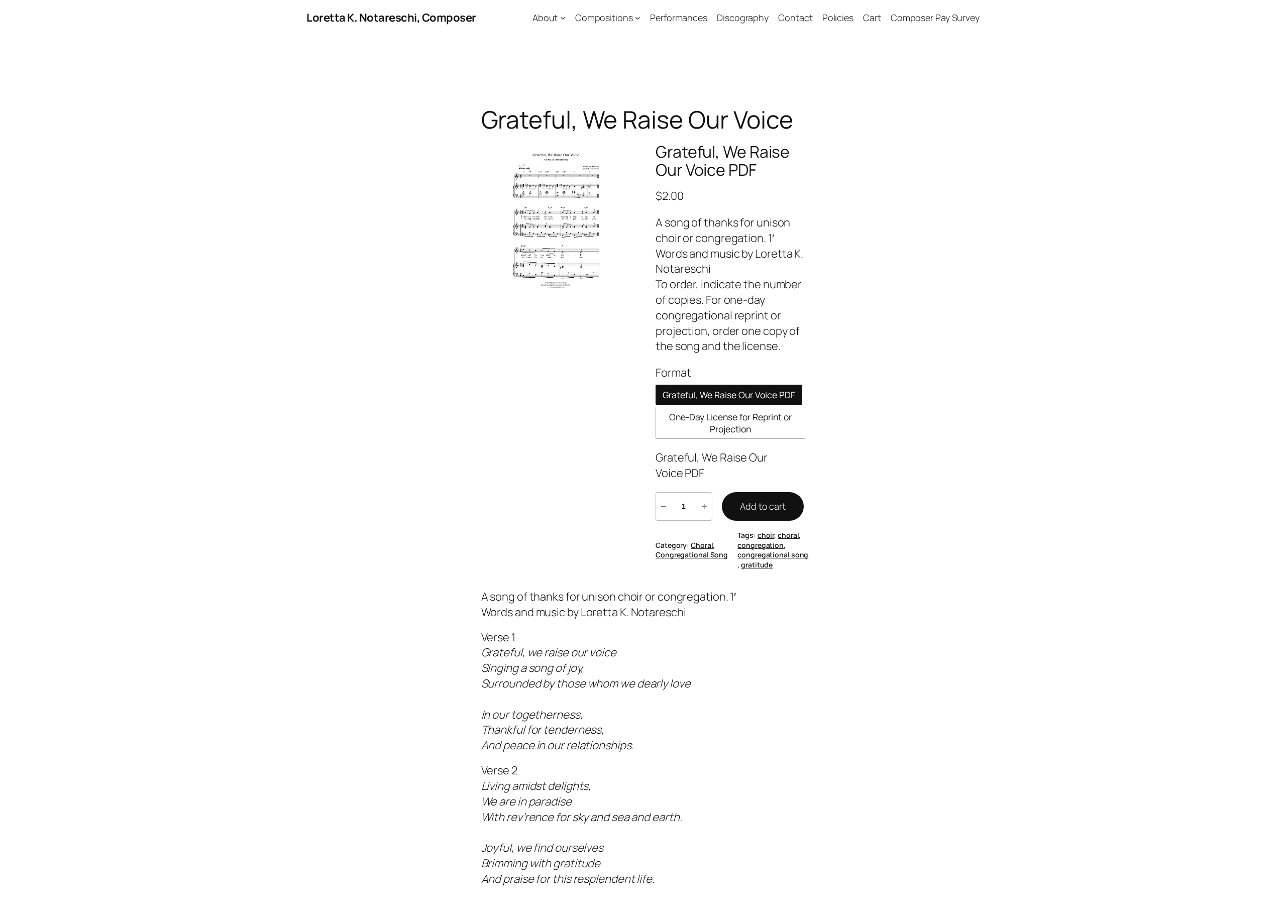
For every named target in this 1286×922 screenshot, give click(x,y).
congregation (760, 545)
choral (788, 535)
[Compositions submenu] (637, 18)
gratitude (757, 564)
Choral (702, 545)
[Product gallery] (556, 217)
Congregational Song (692, 554)
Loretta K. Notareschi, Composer (391, 17)
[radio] (729, 395)
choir (766, 535)
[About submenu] (563, 18)
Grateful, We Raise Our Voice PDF (723, 161)
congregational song (772, 554)
